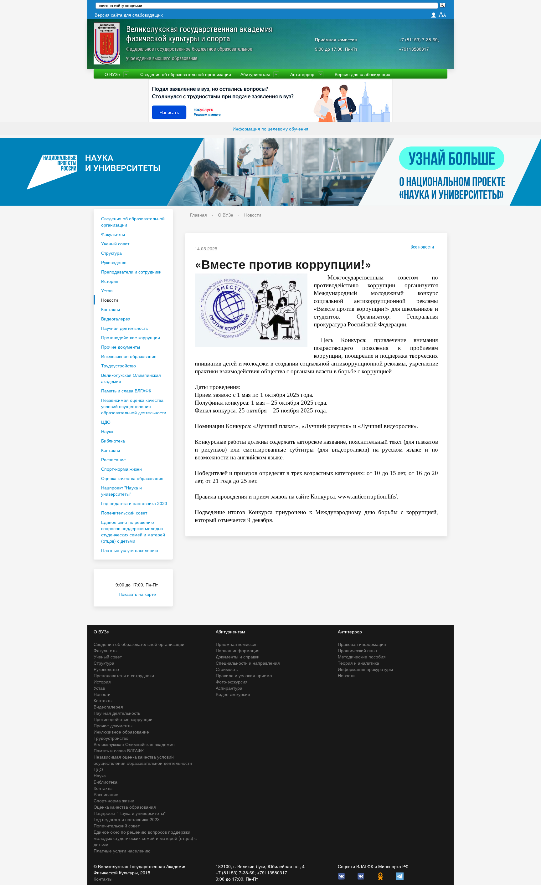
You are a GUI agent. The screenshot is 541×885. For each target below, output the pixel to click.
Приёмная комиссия (336, 39)
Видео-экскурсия (233, 694)
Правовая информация (362, 644)
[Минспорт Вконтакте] (361, 875)
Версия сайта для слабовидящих (129, 15)
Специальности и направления (248, 663)
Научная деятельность (124, 328)
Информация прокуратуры (365, 669)
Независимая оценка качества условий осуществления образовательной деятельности (133, 406)
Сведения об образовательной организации (185, 74)
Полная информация (238, 650)
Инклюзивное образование (129, 356)
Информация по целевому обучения (270, 128)
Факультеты (113, 234)
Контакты (110, 309)
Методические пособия (362, 656)
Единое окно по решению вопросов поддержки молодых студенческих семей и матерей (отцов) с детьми (133, 531)
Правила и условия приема (244, 675)
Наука (107, 431)
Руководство (113, 262)
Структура (111, 253)
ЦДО (106, 422)
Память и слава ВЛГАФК (126, 390)
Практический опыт (357, 650)
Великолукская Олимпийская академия (131, 378)
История (109, 281)
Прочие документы (120, 347)
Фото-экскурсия (232, 681)
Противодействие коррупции (130, 337)
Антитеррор (302, 74)
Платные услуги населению (129, 550)
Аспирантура (229, 688)
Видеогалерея (116, 318)
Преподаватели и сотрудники (131, 272)
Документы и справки (238, 656)
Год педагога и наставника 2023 (134, 503)
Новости (109, 300)
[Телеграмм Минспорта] (400, 875)
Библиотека (113, 440)
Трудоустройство (118, 365)
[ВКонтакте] (341, 875)
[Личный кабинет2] (434, 15)
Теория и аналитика (358, 663)
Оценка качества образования (132, 478)
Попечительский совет (124, 512)
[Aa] (442, 15)
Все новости (422, 246)
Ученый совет (115, 243)
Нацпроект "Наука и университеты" (121, 490)
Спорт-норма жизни (121, 469)
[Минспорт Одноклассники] (380, 875)
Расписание (113, 459)
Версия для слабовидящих (362, 74)
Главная (198, 215)
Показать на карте (137, 594)
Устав (106, 290)
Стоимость (227, 669)
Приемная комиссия (237, 644)
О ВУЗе (112, 74)
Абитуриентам (255, 74)
